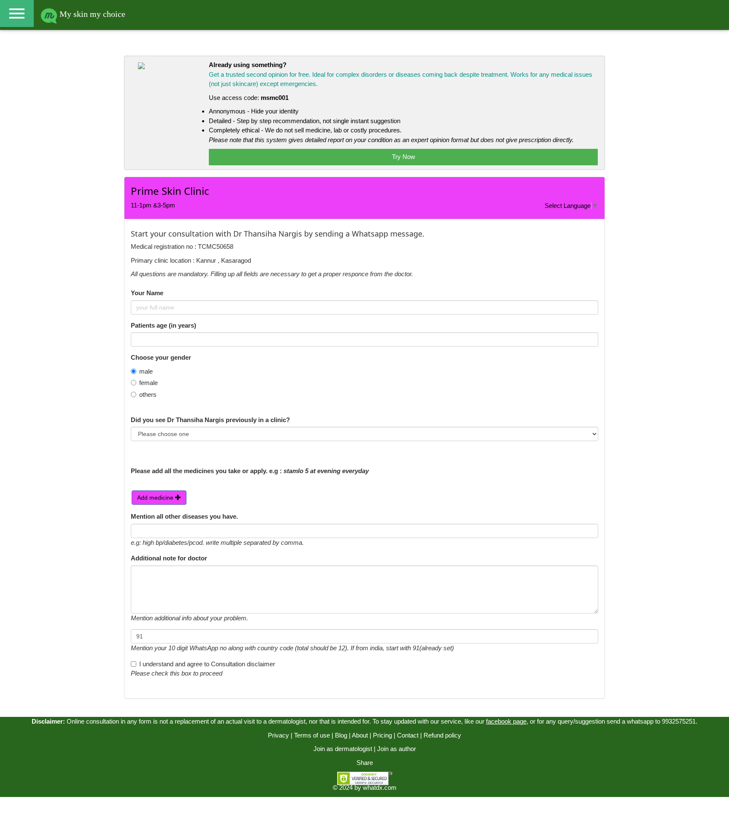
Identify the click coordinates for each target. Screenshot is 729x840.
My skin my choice (91, 14)
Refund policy (442, 735)
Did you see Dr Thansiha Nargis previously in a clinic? (210, 419)
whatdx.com (380, 787)
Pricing (382, 735)
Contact (407, 735)
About (360, 735)
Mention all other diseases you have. (184, 516)
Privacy (278, 735)
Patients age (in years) (163, 325)
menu (17, 13)
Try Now (403, 156)
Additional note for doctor (169, 558)
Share (364, 762)
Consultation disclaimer (243, 664)
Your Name (147, 292)
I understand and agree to (207, 664)
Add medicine (156, 497)
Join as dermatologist (342, 748)
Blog (341, 735)
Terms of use (312, 735)
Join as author (396, 748)
